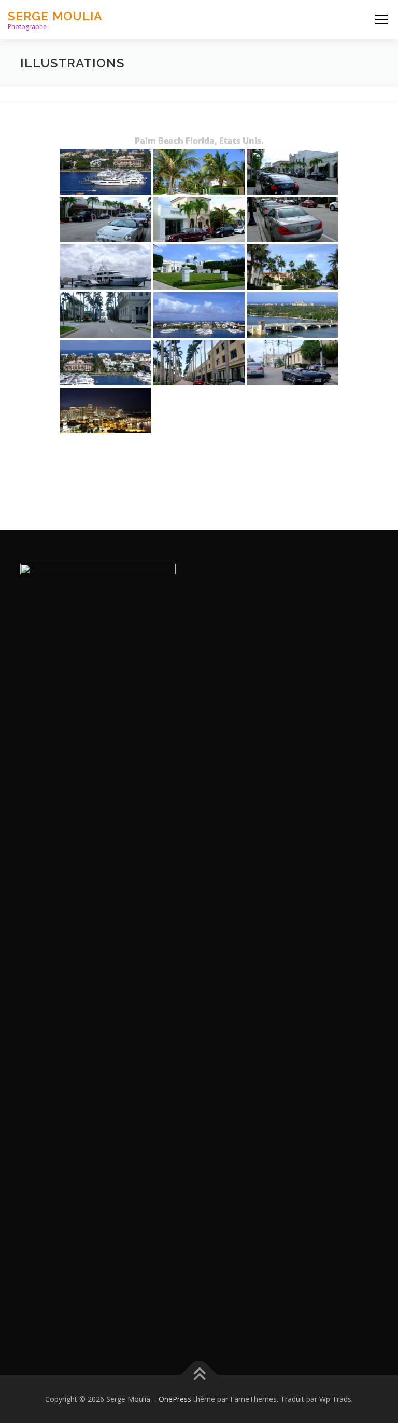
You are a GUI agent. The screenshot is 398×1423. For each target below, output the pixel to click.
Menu (381, 19)
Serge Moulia (55, 16)
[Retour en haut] (199, 1374)
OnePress (175, 1399)
